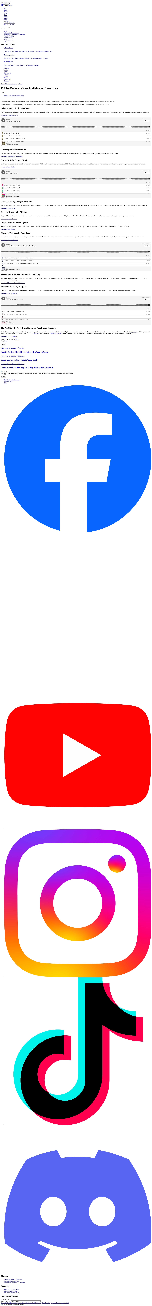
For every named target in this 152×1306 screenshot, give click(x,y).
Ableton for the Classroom (11, 33)
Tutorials (6, 74)
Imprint (53, 1303)
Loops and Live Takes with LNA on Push (19, 360)
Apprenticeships (8, 41)
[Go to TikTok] (77, 1124)
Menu (6, 5)
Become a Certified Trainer (11, 1292)
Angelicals (133, 332)
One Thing (7, 79)
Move (5, 11)
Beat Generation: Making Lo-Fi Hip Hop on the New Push (27, 368)
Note (5, 13)
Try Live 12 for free (9, 23)
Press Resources (11, 1303)
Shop (5, 16)
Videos (6, 76)
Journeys (36, 333)
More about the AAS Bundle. (9, 336)
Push (5, 10)
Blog (5, 31)
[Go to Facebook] (77, 532)
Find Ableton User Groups (11, 1289)
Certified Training (9, 36)
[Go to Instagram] (77, 976)
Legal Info (19, 1303)
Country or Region (6, 1301)
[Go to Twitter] (77, 680)
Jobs (5, 39)
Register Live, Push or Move (12, 380)
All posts (6, 68)
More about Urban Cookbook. (9, 115)
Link (5, 15)
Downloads (7, 73)
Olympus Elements (9, 240)
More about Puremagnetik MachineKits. (12, 156)
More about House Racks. (8, 208)
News (5, 71)
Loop (5, 78)
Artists (6, 70)
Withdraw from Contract (62, 1303)
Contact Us (4, 1303)
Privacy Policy (38, 1303)
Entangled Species (56, 333)
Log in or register (9, 24)
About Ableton (8, 37)
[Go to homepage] (3, 5)
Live (5, 8)
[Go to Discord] (77, 1272)
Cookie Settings (46, 1303)
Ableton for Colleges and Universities (14, 34)
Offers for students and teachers (13, 1279)
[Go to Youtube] (77, 828)
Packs (5, 18)
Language (3, 1299)
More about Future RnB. (7, 167)
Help (5, 19)
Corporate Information (28, 1303)
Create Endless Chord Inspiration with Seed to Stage (24, 352)
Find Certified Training (10, 1291)
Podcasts (6, 81)
